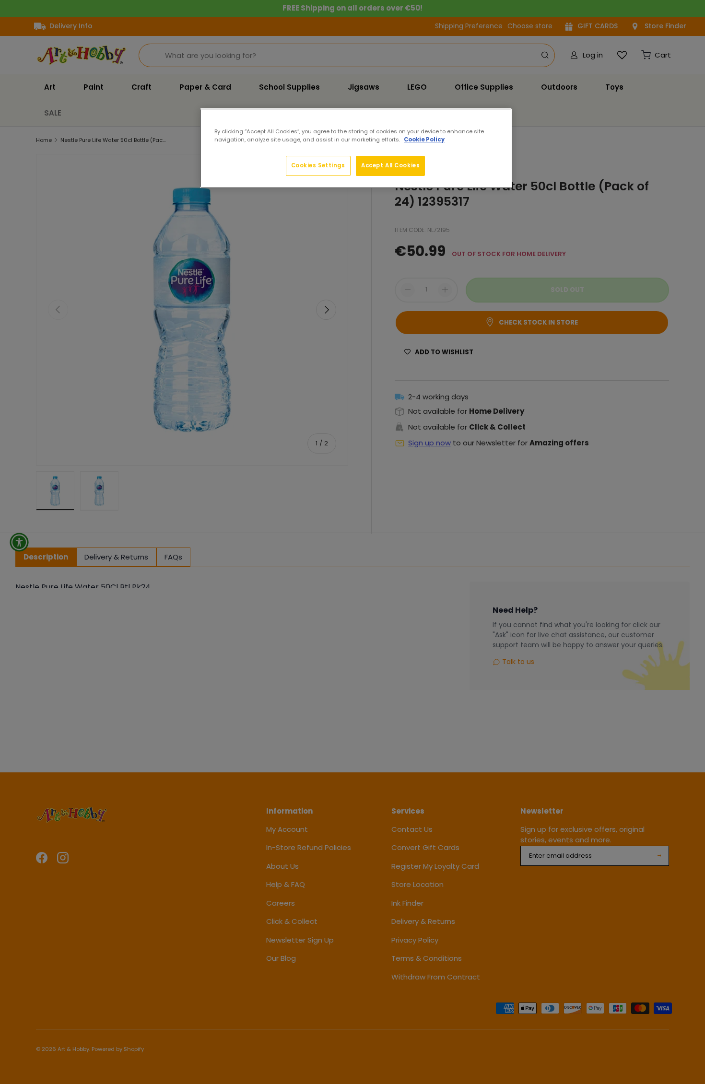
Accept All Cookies (390, 165)
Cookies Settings (318, 165)
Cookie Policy (424, 139)
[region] (356, 148)
